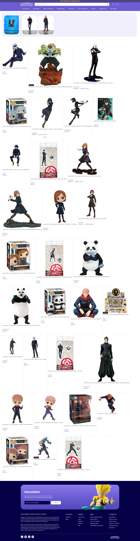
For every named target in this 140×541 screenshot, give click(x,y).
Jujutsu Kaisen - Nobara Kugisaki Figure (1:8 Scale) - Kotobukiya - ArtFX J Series (84, 176)
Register (80, 521)
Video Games (36, 8)
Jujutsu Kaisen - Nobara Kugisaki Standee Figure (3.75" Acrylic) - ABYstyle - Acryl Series (54, 277)
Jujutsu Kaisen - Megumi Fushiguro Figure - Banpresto (105, 121)
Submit (56, 502)
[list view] (135, 39)
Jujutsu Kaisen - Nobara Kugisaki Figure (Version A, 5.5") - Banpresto (93, 218)
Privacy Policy (93, 519)
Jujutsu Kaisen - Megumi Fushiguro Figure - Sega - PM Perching (16, 169)
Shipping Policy (94, 523)
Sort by (5, 39)
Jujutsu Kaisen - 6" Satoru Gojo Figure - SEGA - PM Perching (15, 68)
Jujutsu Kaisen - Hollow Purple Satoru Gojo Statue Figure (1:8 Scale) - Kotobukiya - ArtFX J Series (93, 83)
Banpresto (31, 90)
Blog (67, 519)
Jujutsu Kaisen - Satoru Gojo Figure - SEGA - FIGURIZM (35, 359)
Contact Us (81, 517)
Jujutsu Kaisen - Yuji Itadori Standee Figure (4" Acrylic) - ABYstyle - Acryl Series (73, 469)
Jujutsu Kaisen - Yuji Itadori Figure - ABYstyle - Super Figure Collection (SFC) (80, 425)
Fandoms (93, 8)
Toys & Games (25, 8)
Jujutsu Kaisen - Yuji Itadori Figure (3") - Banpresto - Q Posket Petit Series (18, 424)
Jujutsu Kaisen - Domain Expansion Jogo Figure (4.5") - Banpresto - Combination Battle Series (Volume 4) (50, 86)
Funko (4, 130)
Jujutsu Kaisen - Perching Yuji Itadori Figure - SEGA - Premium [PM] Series (86, 318)
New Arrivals (114, 8)
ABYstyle (33, 183)
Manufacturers (103, 8)
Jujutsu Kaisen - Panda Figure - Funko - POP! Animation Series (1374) (55, 317)
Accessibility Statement (96, 525)
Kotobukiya (76, 87)
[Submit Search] (107, 4)
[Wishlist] (115, 4)
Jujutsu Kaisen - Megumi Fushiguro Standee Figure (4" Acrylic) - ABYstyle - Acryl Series (48, 179)
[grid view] (133, 39)
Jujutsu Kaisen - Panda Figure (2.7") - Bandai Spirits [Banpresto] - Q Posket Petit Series (91, 276)
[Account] (112, 4)
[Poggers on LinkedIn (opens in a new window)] (29, 537)
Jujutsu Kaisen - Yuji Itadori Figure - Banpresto (107, 413)
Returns (80, 523)
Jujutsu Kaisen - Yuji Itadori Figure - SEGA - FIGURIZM (44, 459)
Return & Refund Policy (96, 517)
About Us (68, 517)
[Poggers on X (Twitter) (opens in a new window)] (25, 537)
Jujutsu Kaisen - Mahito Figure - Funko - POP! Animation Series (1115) (17, 126)
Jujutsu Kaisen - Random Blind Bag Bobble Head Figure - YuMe (116, 314)
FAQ (79, 525)
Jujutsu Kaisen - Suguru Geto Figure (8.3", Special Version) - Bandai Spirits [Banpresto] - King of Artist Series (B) (106, 382)
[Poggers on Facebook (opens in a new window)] (22, 537)
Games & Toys (113, 519)
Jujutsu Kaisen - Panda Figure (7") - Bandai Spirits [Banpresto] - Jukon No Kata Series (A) (21, 325)
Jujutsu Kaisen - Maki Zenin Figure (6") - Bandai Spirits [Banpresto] (78, 126)
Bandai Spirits (68, 130)
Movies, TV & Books (48, 8)
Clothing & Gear (61, 8)
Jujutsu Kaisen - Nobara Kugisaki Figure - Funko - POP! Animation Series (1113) (19, 273)
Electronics (71, 8)
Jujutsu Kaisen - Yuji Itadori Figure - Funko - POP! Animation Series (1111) (17, 466)
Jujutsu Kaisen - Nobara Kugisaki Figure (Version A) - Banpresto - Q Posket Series (60, 224)
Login (79, 519)
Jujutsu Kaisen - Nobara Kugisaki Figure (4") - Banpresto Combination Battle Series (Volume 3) (22, 229)
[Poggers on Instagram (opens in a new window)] (33, 537)
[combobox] (70, 4)
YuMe (104, 318)
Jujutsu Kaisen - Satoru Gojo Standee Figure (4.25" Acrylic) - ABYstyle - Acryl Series (65, 371)
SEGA (4, 72)
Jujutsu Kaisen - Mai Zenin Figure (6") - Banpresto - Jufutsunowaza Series (47, 129)
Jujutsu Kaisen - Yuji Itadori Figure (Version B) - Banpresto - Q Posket (48, 422)
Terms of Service (94, 521)
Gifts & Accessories (82, 8)
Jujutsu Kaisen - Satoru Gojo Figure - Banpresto (12, 356)
